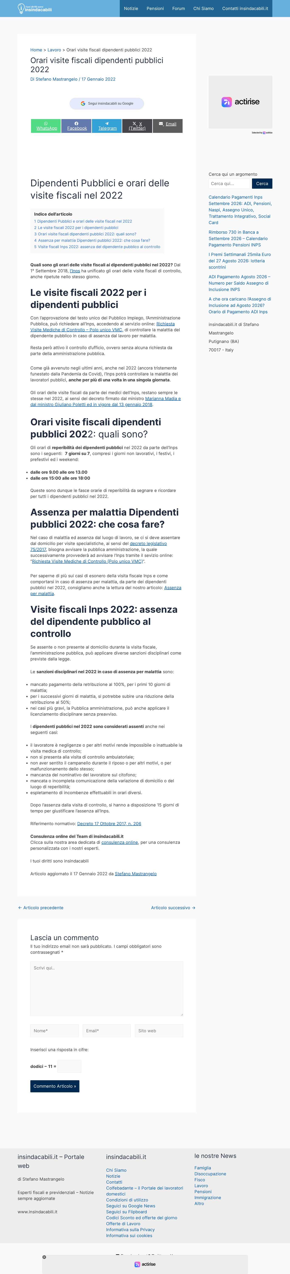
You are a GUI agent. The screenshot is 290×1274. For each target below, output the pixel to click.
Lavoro (201, 1185)
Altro (199, 1203)
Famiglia (202, 1167)
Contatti (114, 1182)
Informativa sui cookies (129, 1235)
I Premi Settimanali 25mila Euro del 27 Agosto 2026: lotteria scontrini (240, 261)
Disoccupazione (210, 1173)
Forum (178, 8)
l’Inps (75, 270)
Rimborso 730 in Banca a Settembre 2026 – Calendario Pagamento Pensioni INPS (238, 238)
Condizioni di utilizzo (127, 1199)
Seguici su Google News (130, 1205)
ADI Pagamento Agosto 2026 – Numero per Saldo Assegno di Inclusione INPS (239, 283)
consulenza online (119, 842)
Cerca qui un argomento (233, 174)
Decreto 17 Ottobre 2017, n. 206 (109, 823)
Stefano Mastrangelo (136, 873)
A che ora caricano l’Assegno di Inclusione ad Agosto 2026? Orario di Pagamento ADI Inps (240, 305)
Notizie (131, 8)
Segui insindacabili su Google (110, 103)
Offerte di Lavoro (123, 1223)
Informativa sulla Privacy (130, 1229)
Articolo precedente (40, 908)
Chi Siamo (203, 8)
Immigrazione (207, 1197)
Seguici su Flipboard (126, 1211)
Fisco (199, 1179)
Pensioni (155, 8)
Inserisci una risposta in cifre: (59, 1049)
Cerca (262, 183)
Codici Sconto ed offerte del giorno (141, 1217)
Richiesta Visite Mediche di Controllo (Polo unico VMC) (87, 561)
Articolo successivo (173, 908)
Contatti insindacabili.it (245, 8)
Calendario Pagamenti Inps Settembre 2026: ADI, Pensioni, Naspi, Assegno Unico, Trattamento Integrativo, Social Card (240, 210)
